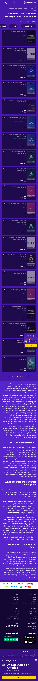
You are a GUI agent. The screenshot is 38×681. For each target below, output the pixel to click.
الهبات (17, 613)
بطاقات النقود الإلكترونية (15, 8)
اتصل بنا (34, 599)
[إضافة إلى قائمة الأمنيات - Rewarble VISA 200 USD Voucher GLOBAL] (4, 83)
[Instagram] (12, 626)
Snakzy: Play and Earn (13, 618)
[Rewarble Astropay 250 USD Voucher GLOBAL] (19, 175)
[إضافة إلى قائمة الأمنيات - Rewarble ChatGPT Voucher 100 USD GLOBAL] (4, 358)
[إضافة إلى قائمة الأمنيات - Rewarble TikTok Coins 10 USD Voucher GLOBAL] (4, 101)
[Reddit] (6, 626)
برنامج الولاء (16, 601)
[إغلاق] (36, 660)
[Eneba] (28, 2)
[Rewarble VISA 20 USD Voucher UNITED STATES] (19, 141)
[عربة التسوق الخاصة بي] (6, 2)
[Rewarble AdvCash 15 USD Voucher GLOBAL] (19, 347)
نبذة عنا (34, 597)
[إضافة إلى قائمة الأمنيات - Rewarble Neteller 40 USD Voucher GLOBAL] (4, 307)
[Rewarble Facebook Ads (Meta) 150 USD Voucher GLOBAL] (19, 244)
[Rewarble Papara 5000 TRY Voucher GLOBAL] (19, 296)
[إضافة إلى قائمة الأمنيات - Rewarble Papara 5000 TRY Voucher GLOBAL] (4, 290)
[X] (15, 626)
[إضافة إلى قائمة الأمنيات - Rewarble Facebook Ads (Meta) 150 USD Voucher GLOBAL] (4, 238)
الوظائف (34, 601)
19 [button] (22, 376)
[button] (29, 376)
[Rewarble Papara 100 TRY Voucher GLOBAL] (19, 210)
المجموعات (16, 599)
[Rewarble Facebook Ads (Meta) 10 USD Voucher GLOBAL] (19, 55)
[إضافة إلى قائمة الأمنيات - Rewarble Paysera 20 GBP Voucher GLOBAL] (4, 66)
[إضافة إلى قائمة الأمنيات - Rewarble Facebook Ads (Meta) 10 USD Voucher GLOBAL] (4, 49)
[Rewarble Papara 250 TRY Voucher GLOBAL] (19, 192)
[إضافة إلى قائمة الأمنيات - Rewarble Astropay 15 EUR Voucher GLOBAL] (4, 152)
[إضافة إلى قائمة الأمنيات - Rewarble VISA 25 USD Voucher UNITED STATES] (4, 118)
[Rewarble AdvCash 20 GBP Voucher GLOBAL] (19, 227)
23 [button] (12, 376)
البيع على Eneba (32, 626)
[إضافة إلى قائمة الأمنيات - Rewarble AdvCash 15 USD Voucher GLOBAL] (4, 341)
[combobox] (13, 2)
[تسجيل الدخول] (2, 2)
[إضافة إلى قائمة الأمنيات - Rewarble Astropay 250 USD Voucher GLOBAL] (4, 169)
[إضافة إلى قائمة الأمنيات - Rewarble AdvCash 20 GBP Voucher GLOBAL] (4, 221)
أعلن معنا (34, 628)
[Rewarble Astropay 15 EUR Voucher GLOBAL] (19, 158)
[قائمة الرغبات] (10, 2)
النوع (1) (14, 26)
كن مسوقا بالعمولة (14, 616)
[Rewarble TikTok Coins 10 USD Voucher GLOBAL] (19, 106)
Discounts (16, 603)
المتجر (31, 8)
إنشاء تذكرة (33, 616)
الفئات (25, 8)
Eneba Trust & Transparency (28, 603)
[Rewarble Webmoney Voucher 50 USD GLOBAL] (19, 261)
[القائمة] (35, 2)
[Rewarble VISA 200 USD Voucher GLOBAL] (19, 89)
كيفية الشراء (16, 597)
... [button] (24, 376)
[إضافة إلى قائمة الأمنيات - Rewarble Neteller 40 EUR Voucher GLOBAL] (4, 324)
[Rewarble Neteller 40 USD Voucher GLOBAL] (19, 313)
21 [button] (17, 376)
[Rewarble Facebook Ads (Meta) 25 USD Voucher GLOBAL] (19, 278)
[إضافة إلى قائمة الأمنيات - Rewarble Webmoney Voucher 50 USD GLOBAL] (4, 255)
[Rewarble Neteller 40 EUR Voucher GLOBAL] (19, 330)
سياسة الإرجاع (33, 618)
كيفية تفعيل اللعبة (32, 613)
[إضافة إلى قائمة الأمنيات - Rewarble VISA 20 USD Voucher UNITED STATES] (4, 135)
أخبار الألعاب (16, 611)
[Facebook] (18, 626)
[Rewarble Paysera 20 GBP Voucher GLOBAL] (19, 72)
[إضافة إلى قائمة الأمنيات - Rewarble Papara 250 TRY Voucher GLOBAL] (4, 187)
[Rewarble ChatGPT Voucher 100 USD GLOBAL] (19, 364)
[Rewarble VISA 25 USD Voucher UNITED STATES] (19, 124)
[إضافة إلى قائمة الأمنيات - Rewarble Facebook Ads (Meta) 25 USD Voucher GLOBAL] (4, 273)
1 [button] (26, 376)
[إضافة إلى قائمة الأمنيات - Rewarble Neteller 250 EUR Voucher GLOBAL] (4, 32)
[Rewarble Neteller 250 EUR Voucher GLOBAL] (19, 38)
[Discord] (9, 626)
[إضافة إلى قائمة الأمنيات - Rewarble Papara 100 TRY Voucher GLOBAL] (4, 204)
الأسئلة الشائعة (32, 611)
